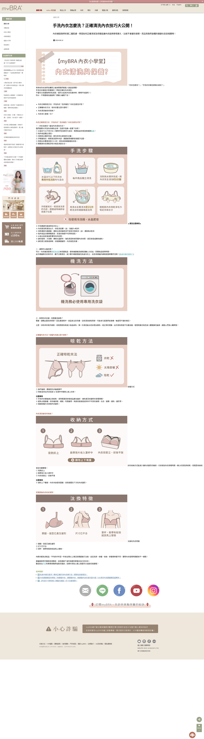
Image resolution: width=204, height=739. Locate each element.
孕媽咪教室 (7, 36)
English (179, 5)
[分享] (199, 719)
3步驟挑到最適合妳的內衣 (12, 137)
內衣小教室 (7, 32)
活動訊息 (6, 28)
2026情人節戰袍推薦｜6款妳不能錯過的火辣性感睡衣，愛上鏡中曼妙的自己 (13, 127)
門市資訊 (73, 650)
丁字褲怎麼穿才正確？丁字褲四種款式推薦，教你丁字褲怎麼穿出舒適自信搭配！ (13, 159)
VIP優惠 (49, 650)
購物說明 (57, 650)
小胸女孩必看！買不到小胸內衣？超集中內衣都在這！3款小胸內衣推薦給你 (14, 85)
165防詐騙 (99, 650)
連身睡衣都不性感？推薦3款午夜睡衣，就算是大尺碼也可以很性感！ (14, 147)
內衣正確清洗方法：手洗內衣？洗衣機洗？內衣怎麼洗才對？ (61, 104)
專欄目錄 (8, 19)
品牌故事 (6, 49)
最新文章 (6, 23)
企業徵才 (91, 650)
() (192, 5)
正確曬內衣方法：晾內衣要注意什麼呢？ (53, 107)
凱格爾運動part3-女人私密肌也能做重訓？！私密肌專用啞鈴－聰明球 (14, 72)
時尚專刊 (6, 45)
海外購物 (65, 650)
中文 (173, 5)
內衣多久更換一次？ (45, 114)
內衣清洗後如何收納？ (46, 110)
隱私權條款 (108, 650)
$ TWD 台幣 (165, 5)
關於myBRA (82, 650)
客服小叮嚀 (7, 40)
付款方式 (42, 650)
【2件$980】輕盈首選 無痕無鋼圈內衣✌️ (101, 1)
